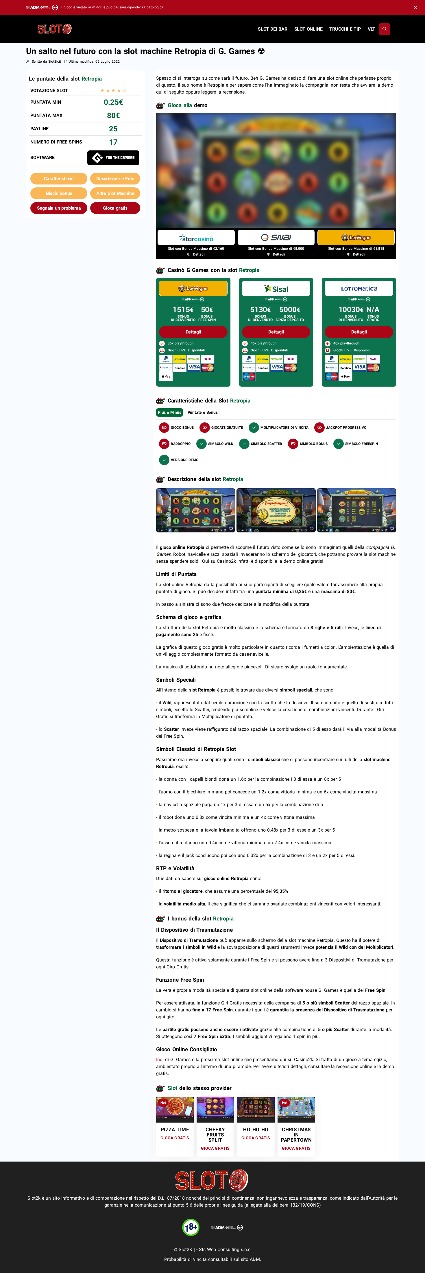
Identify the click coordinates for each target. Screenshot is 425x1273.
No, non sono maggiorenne (245, 197)
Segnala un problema (59, 208)
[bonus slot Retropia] (275, 510)
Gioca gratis (115, 208)
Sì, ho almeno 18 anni (312, 197)
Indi (160, 1059)
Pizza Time (175, 1129)
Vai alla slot (174, 1107)
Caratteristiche (59, 178)
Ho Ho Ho (255, 1129)
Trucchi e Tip (345, 29)
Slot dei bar (272, 29)
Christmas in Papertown (296, 1135)
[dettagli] (193, 288)
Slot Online (308, 29)
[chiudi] (384, 29)
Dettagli (198, 254)
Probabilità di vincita (185, 1259)
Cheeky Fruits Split (215, 1135)
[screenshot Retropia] (195, 510)
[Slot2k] (55, 28)
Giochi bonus (59, 193)
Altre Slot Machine (115, 193)
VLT (371, 29)
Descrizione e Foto (115, 178)
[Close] (415, 7)
